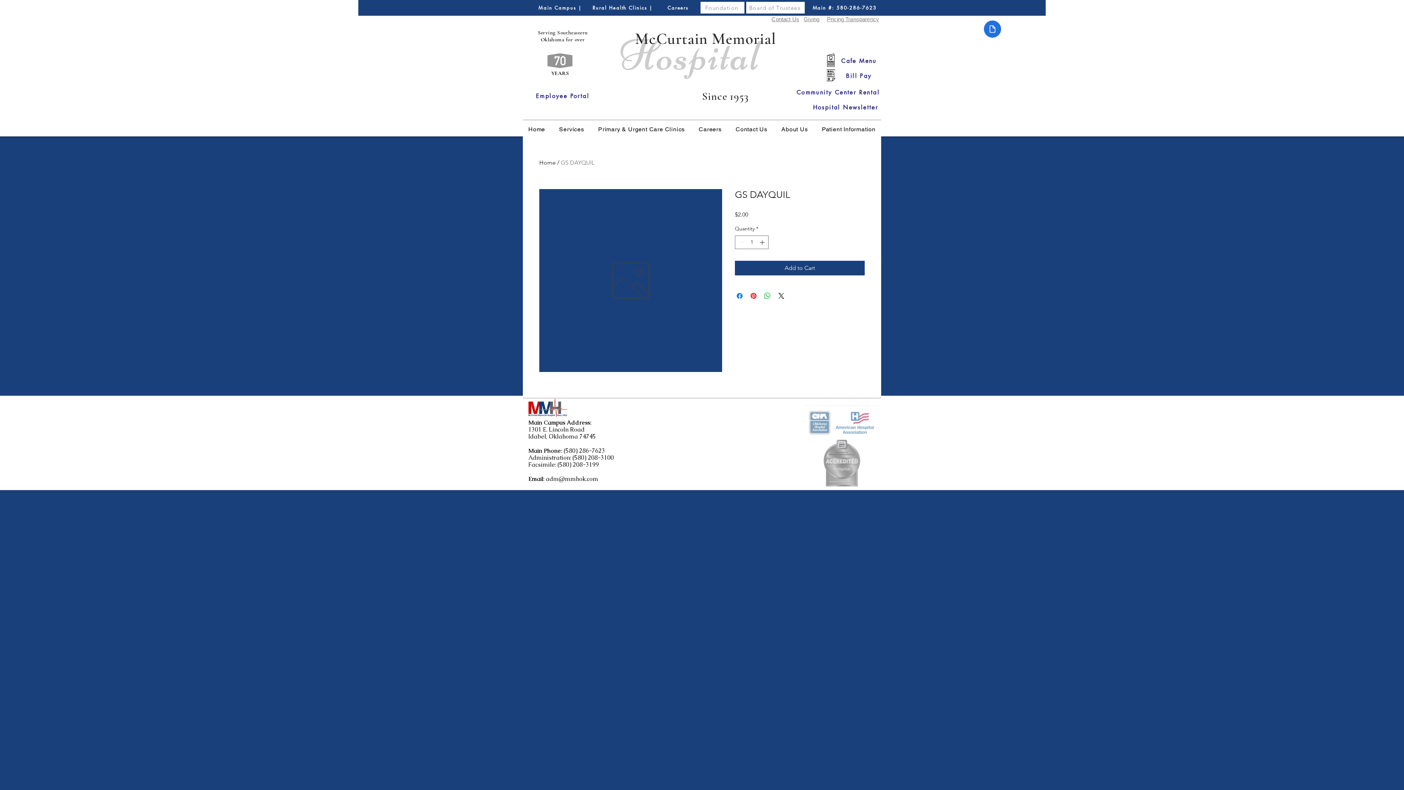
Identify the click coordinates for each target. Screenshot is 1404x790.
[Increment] (762, 242)
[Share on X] (781, 295)
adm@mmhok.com (572, 479)
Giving (811, 19)
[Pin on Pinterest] (753, 295)
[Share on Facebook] (739, 295)
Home (547, 162)
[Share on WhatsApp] (767, 295)
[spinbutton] (751, 242)
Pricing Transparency (853, 19)
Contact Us (785, 19)
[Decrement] (740, 242)
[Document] (992, 29)
